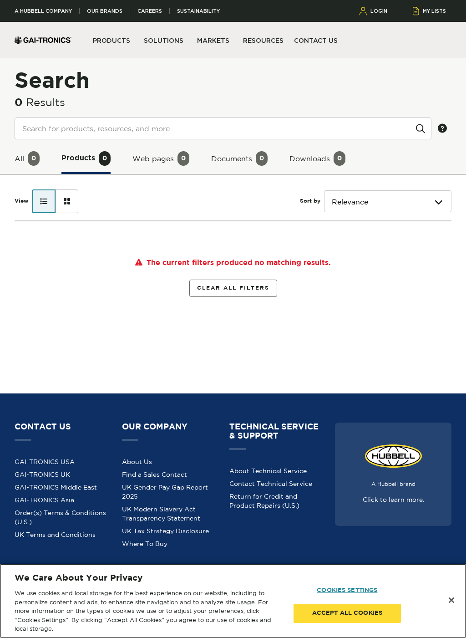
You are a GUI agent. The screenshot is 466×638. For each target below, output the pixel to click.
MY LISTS (434, 11)
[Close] (451, 600)
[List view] (44, 201)
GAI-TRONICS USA (45, 461)
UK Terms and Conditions (55, 534)
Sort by (310, 201)
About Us (137, 461)
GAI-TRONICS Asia (44, 500)
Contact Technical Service (270, 483)
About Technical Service (268, 471)
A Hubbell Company (43, 11)
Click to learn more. (393, 499)
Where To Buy (144, 543)
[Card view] (67, 201)
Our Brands (104, 11)
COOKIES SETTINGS (347, 590)
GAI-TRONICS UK (42, 474)
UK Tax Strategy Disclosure (165, 531)
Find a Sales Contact (154, 474)
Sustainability (198, 11)
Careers (149, 11)
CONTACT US (316, 40)
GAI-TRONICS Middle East (56, 487)
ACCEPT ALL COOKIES (347, 613)
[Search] (420, 127)
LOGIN (378, 11)
